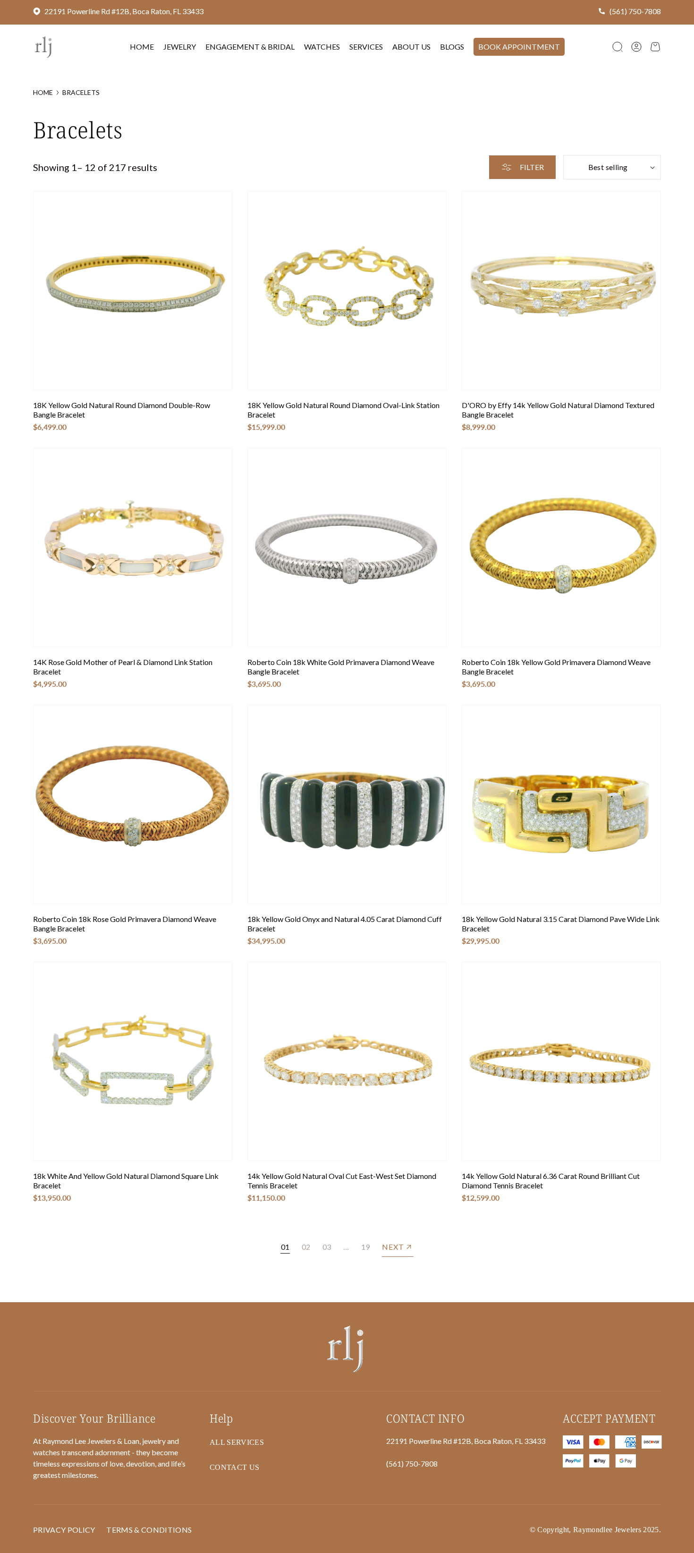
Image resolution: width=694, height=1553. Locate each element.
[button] (617, 46)
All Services (237, 1442)
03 (326, 1246)
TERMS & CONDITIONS (149, 1529)
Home (43, 92)
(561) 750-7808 (635, 11)
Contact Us (234, 1467)
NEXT (393, 1246)
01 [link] (285, 1246)
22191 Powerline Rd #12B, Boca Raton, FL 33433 (123, 11)
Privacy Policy (64, 1529)
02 (306, 1246)
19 (365, 1246)
